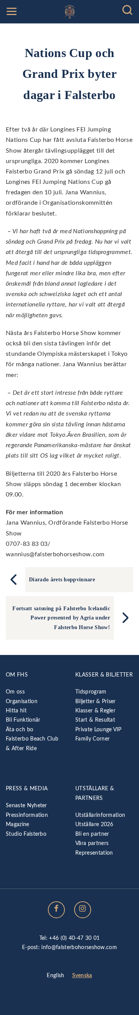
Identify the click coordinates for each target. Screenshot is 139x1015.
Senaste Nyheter (26, 805)
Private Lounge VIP (98, 729)
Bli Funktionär (23, 720)
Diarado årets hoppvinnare (62, 579)
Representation (94, 853)
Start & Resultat (95, 720)
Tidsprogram (91, 692)
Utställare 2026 (94, 824)
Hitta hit (16, 711)
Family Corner (92, 739)
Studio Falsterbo (26, 834)
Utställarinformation (100, 815)
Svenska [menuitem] (82, 975)
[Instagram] (82, 909)
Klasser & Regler (95, 711)
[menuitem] (55, 976)
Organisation (21, 701)
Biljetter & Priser (95, 701)
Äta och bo (19, 729)
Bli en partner (92, 834)
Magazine (17, 824)
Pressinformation (27, 815)
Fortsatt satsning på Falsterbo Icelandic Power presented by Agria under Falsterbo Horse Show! (61, 617)
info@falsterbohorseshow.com (79, 947)
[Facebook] (56, 909)
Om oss (15, 692)
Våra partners (91, 843)
